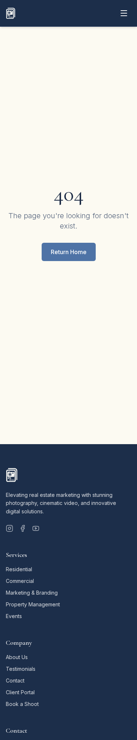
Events (14, 616)
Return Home (69, 252)
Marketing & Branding (32, 593)
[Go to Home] (10, 13)
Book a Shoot (22, 704)
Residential (19, 569)
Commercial (20, 581)
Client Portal (20, 692)
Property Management (33, 604)
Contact (15, 680)
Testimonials (20, 669)
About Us (17, 657)
